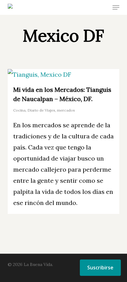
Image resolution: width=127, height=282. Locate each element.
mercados (66, 110)
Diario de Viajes (41, 110)
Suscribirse (100, 267)
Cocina (19, 110)
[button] (116, 7)
